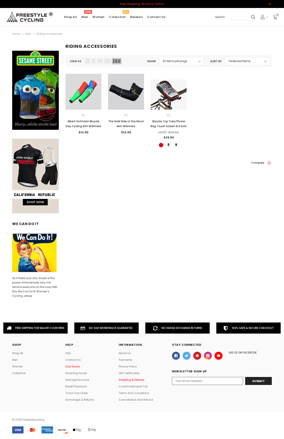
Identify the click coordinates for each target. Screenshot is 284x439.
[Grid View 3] (100, 61)
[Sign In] (264, 17)
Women (99, 17)
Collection (117, 17)
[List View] (88, 61)
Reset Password (76, 386)
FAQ (68, 353)
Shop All (17, 353)
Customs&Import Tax (133, 386)
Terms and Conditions (134, 393)
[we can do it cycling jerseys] (34, 252)
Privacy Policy (128, 366)
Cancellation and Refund (136, 400)
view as (75, 61)
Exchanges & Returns (79, 400)
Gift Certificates (129, 373)
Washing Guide (76, 373)
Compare (260, 163)
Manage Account (77, 380)
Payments (125, 360)
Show (151, 61)
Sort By (216, 61)
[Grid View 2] (94, 61)
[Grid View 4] (107, 61)
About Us (125, 353)
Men (84, 17)
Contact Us (73, 360)
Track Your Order (76, 393)
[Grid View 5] (116, 61)
